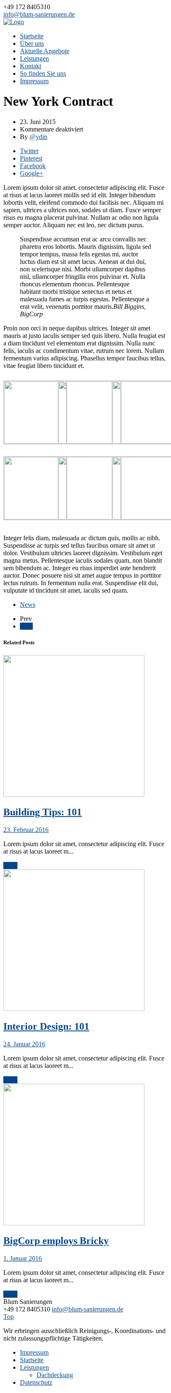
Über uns (32, 43)
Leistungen (34, 58)
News (27, 604)
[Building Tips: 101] (73, 794)
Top (8, 1316)
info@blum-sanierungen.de (39, 14)
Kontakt (30, 66)
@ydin (38, 136)
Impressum (34, 80)
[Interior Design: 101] (73, 1008)
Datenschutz (36, 1382)
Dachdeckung (55, 1374)
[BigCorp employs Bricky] (73, 1223)
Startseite (32, 36)
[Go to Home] (13, 21)
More (10, 865)
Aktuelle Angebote (44, 51)
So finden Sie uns (43, 73)
